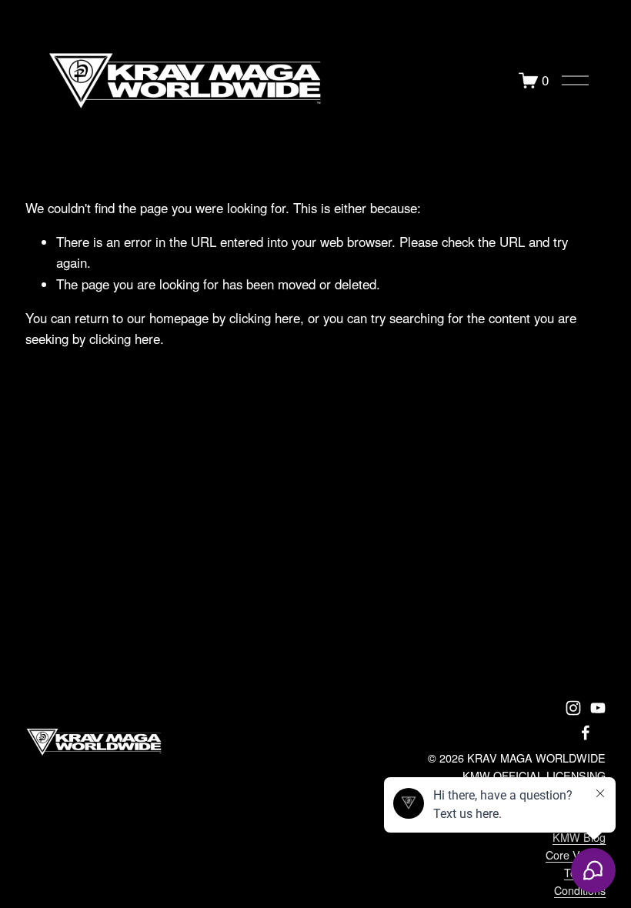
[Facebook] (585, 732)
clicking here (264, 318)
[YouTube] (598, 708)
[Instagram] (573, 708)
